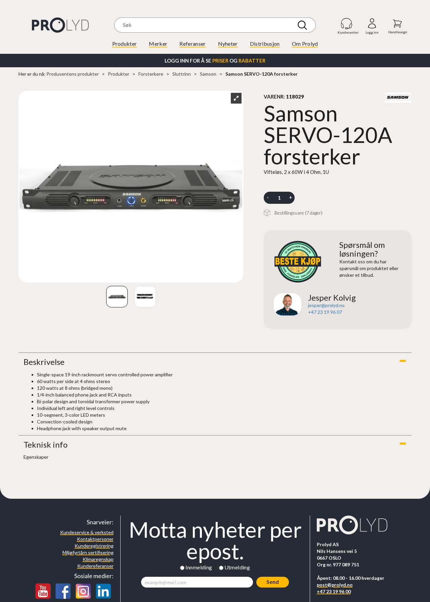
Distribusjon (265, 43)
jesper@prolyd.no (326, 305)
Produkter (124, 43)
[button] (215, 362)
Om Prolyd (305, 43)
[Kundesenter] (347, 23)
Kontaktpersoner (95, 539)
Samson (208, 74)
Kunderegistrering (94, 546)
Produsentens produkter (72, 74)
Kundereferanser (95, 566)
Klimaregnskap (98, 559)
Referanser (192, 43)
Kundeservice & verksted (87, 532)
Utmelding (237, 567)
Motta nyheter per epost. (215, 540)
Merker (158, 43)
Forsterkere (150, 74)
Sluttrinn (181, 74)
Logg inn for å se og (215, 61)
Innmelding (198, 567)
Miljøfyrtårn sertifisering (88, 552)
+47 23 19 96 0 (323, 312)
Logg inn (372, 23)
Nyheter (228, 43)
